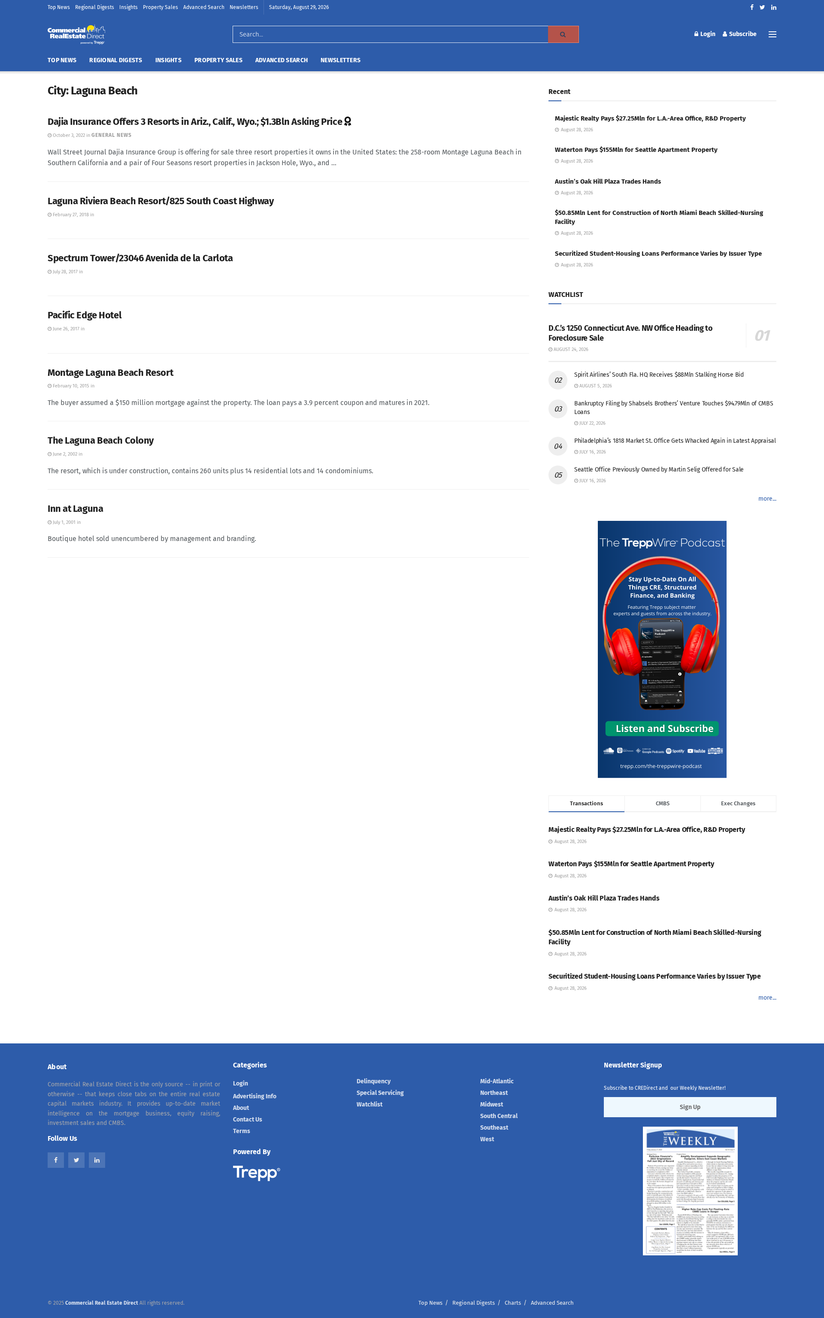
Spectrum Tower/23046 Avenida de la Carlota (140, 258)
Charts (513, 1303)
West (487, 1139)
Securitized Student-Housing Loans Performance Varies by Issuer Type (658, 253)
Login (707, 34)
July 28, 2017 (65, 272)
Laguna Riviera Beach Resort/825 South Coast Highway (161, 201)
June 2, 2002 (64, 454)
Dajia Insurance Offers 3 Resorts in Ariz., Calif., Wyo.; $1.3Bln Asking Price (195, 121)
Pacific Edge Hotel (84, 315)
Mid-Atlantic (497, 1081)
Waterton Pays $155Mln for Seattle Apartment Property (636, 150)
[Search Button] (563, 34)
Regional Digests (94, 7)
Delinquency (374, 1081)
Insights (128, 7)
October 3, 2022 (68, 135)
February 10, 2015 (70, 386)
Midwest (491, 1104)
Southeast (494, 1127)
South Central (499, 1116)
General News (111, 135)
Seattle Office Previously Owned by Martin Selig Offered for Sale (659, 469)
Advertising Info (254, 1096)
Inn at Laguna (75, 508)
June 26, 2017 (65, 329)
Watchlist (369, 1104)
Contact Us (247, 1119)
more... (767, 498)
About (241, 1108)
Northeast (494, 1093)
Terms (241, 1131)
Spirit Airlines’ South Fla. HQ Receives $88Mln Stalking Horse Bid (659, 374)
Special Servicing (380, 1093)
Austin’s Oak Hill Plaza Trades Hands (608, 181)
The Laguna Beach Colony (101, 440)
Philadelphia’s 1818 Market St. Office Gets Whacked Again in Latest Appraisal (675, 440)
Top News (59, 7)
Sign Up (690, 1107)
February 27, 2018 (70, 215)
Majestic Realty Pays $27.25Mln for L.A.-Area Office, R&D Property (650, 118)
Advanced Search (203, 7)
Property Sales (160, 7)
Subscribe (742, 34)
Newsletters (244, 7)
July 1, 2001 (64, 522)
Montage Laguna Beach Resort (110, 372)
